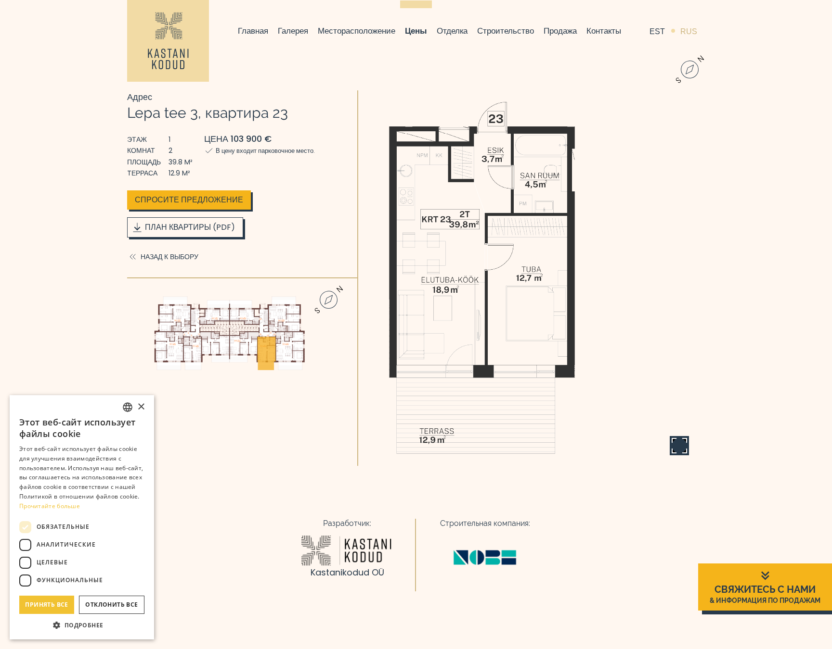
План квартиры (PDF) (190, 227)
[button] (81, 625)
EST (657, 31)
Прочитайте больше (49, 506)
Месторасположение (356, 31)
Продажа (560, 31)
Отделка (452, 31)
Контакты (603, 31)
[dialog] (82, 517)
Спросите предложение (189, 199)
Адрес (139, 97)
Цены (416, 31)
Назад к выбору (169, 257)
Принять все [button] (46, 604)
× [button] (140, 407)
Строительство (505, 31)
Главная (253, 31)
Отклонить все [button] (111, 604)
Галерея (293, 31)
